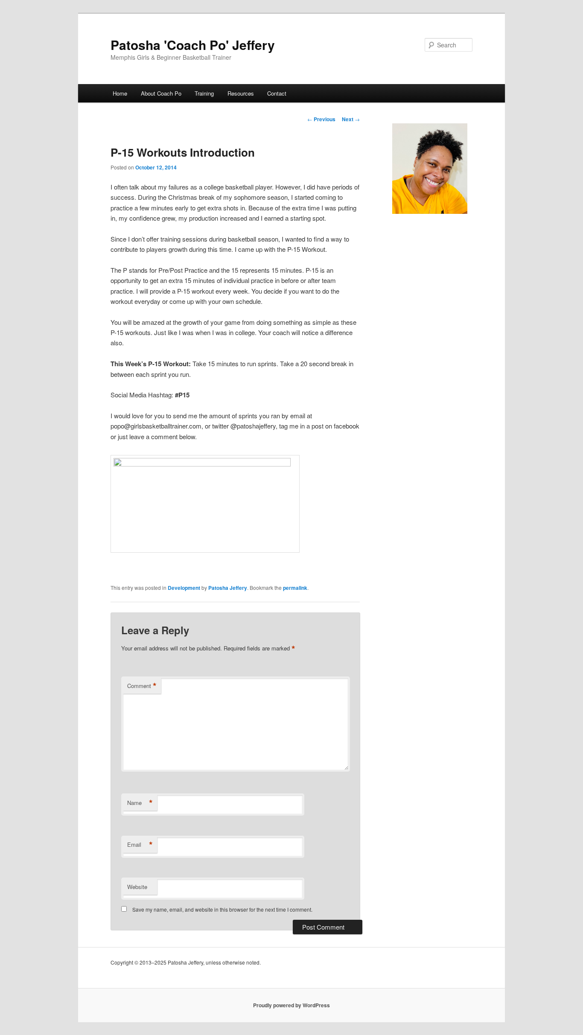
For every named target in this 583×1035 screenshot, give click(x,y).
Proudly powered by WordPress (291, 1005)
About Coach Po (161, 93)
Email (140, 844)
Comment (142, 686)
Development (184, 588)
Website (137, 887)
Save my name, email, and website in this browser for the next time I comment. (222, 909)
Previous (321, 119)
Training (204, 93)
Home (120, 93)
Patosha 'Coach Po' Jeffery (193, 44)
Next (351, 119)
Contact (276, 93)
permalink (295, 588)
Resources (240, 93)
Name (140, 803)
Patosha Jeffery (227, 588)
